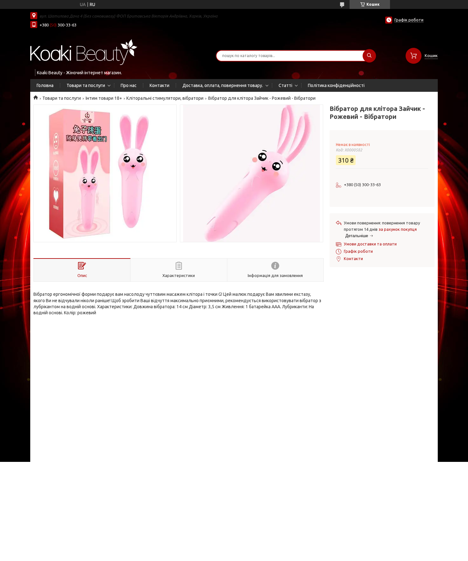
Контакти (159, 85)
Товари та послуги (86, 85)
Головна (45, 85)
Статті (285, 85)
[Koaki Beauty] (84, 52)
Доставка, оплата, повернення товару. (222, 85)
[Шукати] (369, 55)
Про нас (129, 85)
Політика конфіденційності (336, 85)
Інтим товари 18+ (104, 98)
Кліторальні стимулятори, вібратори (164, 98)
